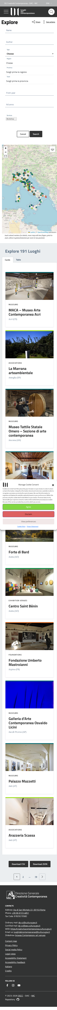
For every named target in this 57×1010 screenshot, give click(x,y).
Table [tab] (18, 259)
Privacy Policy (11, 945)
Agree (28, 506)
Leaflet (32, 232)
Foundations (15, 654)
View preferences (28, 521)
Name (9, 30)
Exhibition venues (18, 600)
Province (9, 68)
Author (9, 41)
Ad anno (10, 104)
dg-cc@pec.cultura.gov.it (29, 925)
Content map (11, 941)
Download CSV (18, 864)
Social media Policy (13, 949)
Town (8, 77)
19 (36, 876)
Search (36, 134)
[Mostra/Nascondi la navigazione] (6, 11)
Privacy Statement (32, 526)
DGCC (20, 995)
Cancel (23, 134)
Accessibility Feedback (15, 962)
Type (8, 50)
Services (9, 115)
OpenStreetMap (43, 232)
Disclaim (28, 514)
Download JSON (40, 864)
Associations (15, 363)
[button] (53, 484)
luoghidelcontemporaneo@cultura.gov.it (32, 932)
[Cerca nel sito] (51, 12)
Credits (8, 970)
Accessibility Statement (16, 958)
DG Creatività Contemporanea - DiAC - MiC (21, 3)
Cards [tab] (7, 259)
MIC (33, 995)
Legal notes (10, 953)
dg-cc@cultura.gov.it (27, 922)
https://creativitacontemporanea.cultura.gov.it (31, 928)
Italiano (8, 966)
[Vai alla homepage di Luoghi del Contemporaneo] (23, 12)
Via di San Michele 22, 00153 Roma (29, 909)
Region (9, 59)
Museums (13, 304)
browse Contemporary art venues (30, 935)
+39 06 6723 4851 (20, 913)
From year (10, 92)
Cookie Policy (21, 526)
